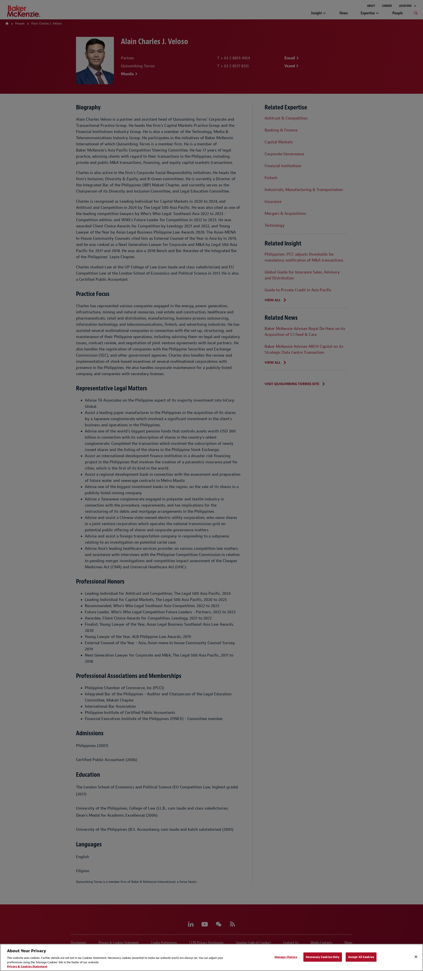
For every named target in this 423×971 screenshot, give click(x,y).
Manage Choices (286, 957)
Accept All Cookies (361, 957)
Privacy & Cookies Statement (27, 966)
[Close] (416, 957)
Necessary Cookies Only (323, 957)
